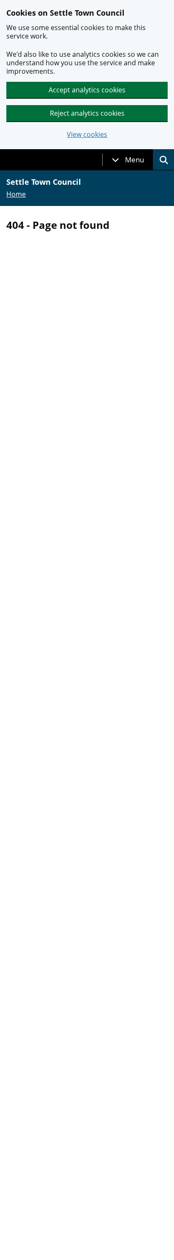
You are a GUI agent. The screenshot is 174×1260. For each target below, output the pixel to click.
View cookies (87, 135)
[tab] (128, 159)
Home (16, 194)
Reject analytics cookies (87, 113)
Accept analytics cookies (87, 90)
